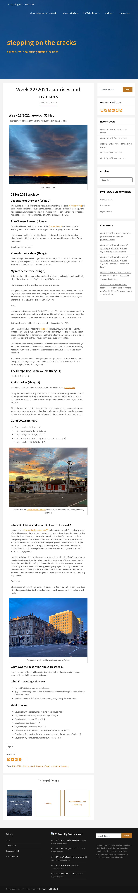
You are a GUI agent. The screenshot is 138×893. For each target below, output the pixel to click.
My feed (78, 834)
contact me (124, 13)
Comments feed (12, 851)
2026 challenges (91, 13)
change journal (29, 766)
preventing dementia (59, 766)
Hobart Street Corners (36, 509)
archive (108, 13)
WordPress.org (12, 856)
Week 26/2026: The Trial (111, 152)
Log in (8, 840)
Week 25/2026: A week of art (113, 158)
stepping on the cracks (21, 4)
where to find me (70, 13)
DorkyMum (105, 205)
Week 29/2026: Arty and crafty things (65, 840)
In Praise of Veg (75, 205)
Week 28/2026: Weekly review (113, 138)
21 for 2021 (16, 766)
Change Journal (55, 226)
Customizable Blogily (50, 889)
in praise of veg (42, 766)
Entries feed (11, 845)
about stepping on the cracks (43, 13)
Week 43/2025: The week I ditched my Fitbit (114, 263)
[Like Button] (9, 747)
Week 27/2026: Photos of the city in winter (68, 857)
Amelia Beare (106, 199)
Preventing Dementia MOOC (36, 530)
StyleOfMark (106, 211)
